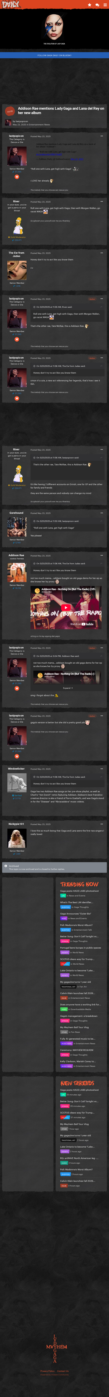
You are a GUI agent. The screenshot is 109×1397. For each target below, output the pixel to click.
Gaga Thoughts (81, 906)
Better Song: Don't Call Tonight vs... (79, 936)
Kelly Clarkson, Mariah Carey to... (78, 1061)
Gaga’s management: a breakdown (79, 1015)
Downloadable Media (81, 1009)
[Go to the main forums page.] (97, 4)
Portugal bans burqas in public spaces (80, 947)
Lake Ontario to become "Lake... (77, 970)
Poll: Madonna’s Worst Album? (76, 924)
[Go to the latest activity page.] (89, 4)
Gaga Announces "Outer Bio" (75, 913)
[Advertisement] (54, 80)
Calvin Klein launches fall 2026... (77, 993)
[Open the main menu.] (105, 4)
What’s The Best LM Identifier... (76, 902)
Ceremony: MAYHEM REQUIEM (76, 1049)
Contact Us (63, 1370)
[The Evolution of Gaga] (54, 30)
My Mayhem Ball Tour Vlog (74, 1027)
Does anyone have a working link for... (80, 1004)
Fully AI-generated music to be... (77, 1038)
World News (78, 952)
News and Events (77, 895)
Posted (41, 136)
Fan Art (83, 986)
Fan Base (75, 1031)
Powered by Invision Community (54, 1374)
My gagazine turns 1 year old (75, 981)
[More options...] (102, 136)
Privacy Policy (47, 1370)
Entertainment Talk (83, 929)
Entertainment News (39, 124)
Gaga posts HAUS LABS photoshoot (79, 890)
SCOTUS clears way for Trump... (77, 959)
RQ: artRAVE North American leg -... (79, 1158)
